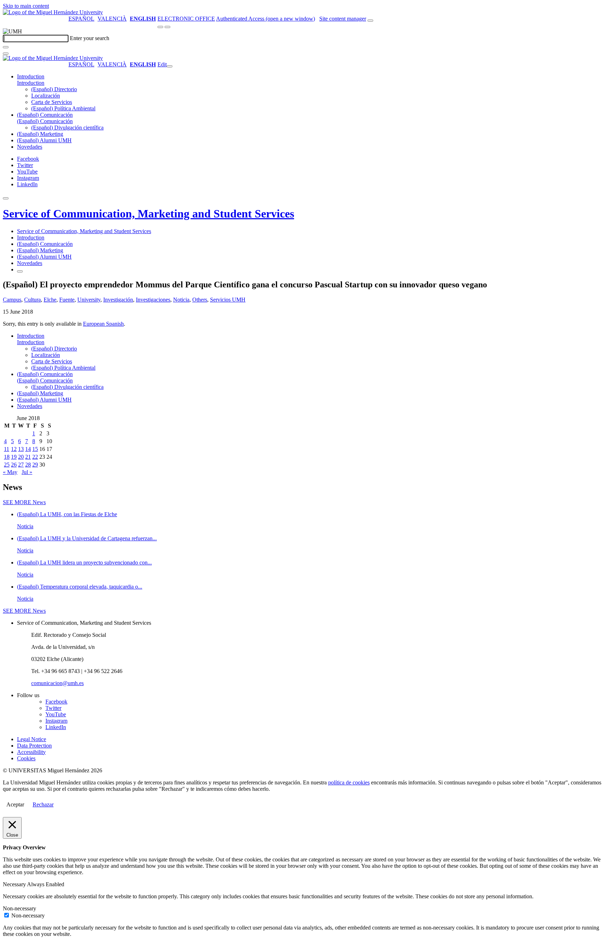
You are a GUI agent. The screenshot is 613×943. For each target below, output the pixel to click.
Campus (12, 300)
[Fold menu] (169, 66)
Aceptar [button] (15, 804)
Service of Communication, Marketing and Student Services (148, 213)
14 (28, 449)
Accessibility (31, 752)
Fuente (66, 300)
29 (35, 465)
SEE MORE (24, 502)
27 (21, 465)
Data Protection (34, 746)
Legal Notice (31, 739)
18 (7, 457)
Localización (45, 96)
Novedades (29, 147)
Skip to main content (26, 6)
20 (21, 457)
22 (35, 457)
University (88, 300)
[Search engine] (370, 21)
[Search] (6, 47)
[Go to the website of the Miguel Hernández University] (53, 12)
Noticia (181, 300)
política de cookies (349, 782)
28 (28, 465)
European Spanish (103, 324)
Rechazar (43, 804)
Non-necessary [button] (19, 908)
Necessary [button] (15, 884)
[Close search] (6, 54)
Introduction (30, 76)
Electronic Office (186, 19)
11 (6, 449)
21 (28, 457)
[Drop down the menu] (167, 27)
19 (14, 457)
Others (199, 300)
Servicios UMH (227, 300)
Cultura (32, 300)
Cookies (26, 758)
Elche (50, 300)
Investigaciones (153, 300)
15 (35, 449)
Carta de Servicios (51, 102)
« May (10, 472)
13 (21, 449)
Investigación (118, 300)
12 (14, 449)
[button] (30, 83)
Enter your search (89, 38)
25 (7, 465)
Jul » (27, 472)
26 (14, 465)
